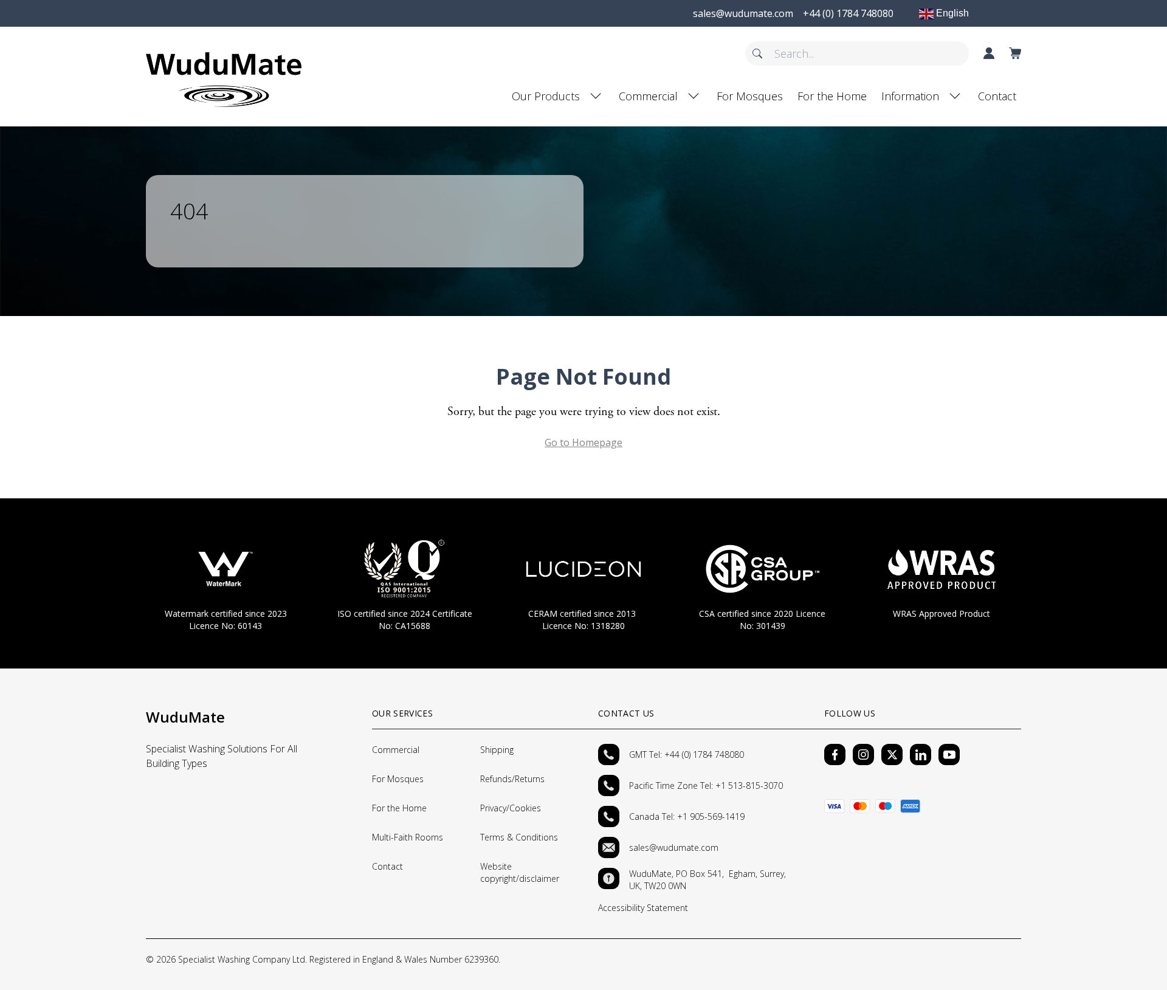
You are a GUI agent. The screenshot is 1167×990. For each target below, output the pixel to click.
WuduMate (185, 717)
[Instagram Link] (863, 754)
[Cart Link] (1015, 53)
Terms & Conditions (519, 837)
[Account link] (988, 53)
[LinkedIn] (920, 754)
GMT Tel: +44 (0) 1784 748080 (686, 754)
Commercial (648, 96)
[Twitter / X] (892, 754)
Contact (997, 96)
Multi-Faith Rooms (407, 837)
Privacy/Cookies (510, 808)
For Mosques (750, 96)
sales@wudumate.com (673, 847)
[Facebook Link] (834, 754)
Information (910, 96)
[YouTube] (949, 754)
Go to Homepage (583, 442)
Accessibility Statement (643, 907)
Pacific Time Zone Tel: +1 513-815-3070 (707, 785)
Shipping (497, 749)
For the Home (832, 96)
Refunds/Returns (512, 779)
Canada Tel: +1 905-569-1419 (687, 816)
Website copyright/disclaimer (519, 872)
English (951, 13)
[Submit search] (757, 53)
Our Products (546, 96)
